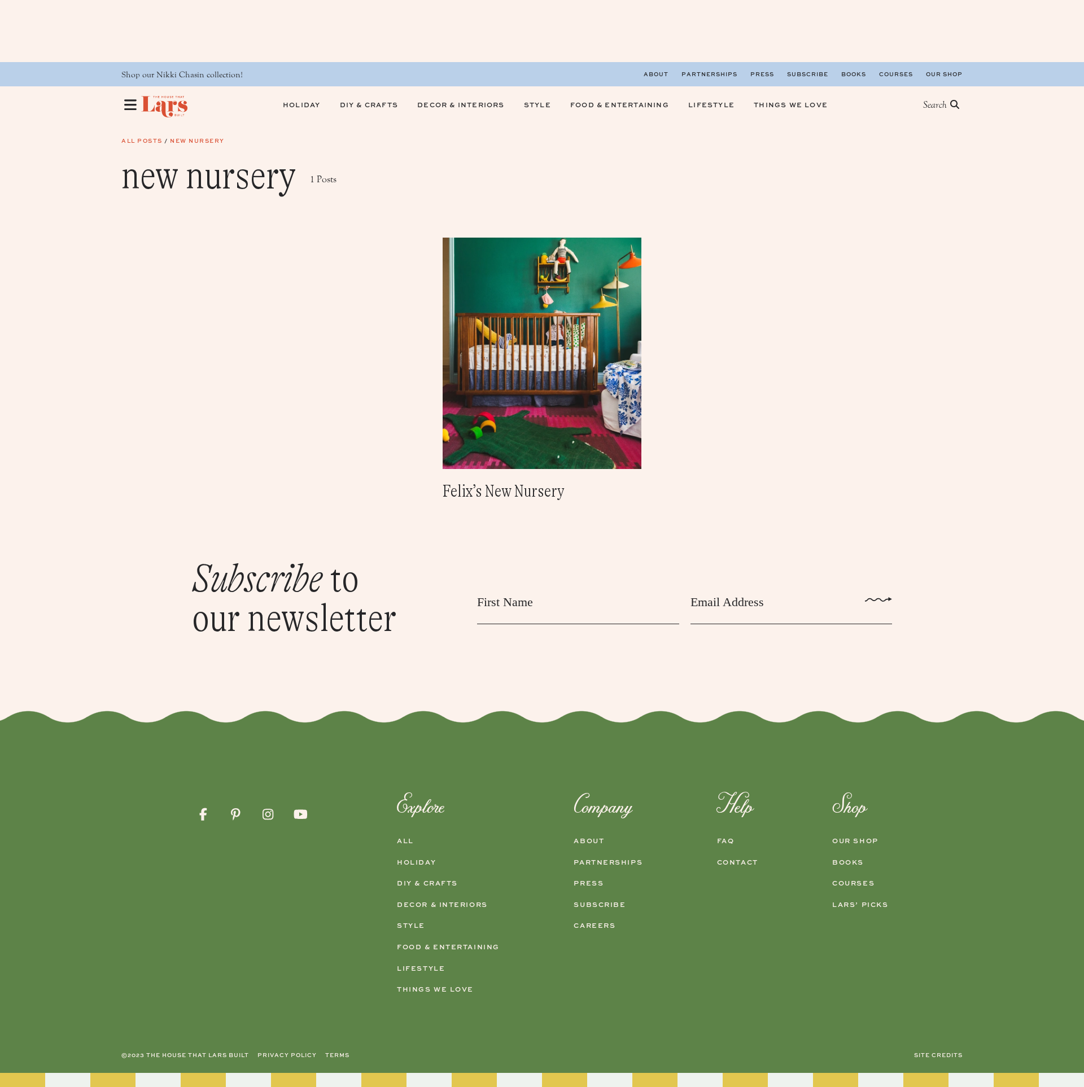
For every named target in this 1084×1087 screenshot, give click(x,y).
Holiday (416, 862)
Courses (896, 74)
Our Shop (944, 74)
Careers (594, 925)
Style (411, 925)
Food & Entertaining (448, 947)
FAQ (726, 840)
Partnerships (709, 74)
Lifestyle (421, 968)
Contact (737, 862)
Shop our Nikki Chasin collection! (182, 75)
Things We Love (435, 989)
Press (762, 74)
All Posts (142, 140)
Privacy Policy (287, 1055)
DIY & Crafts (427, 883)
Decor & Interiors (442, 904)
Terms (337, 1055)
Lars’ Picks (860, 904)
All (405, 840)
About (656, 74)
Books (853, 74)
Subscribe (807, 74)
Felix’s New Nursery (504, 491)
